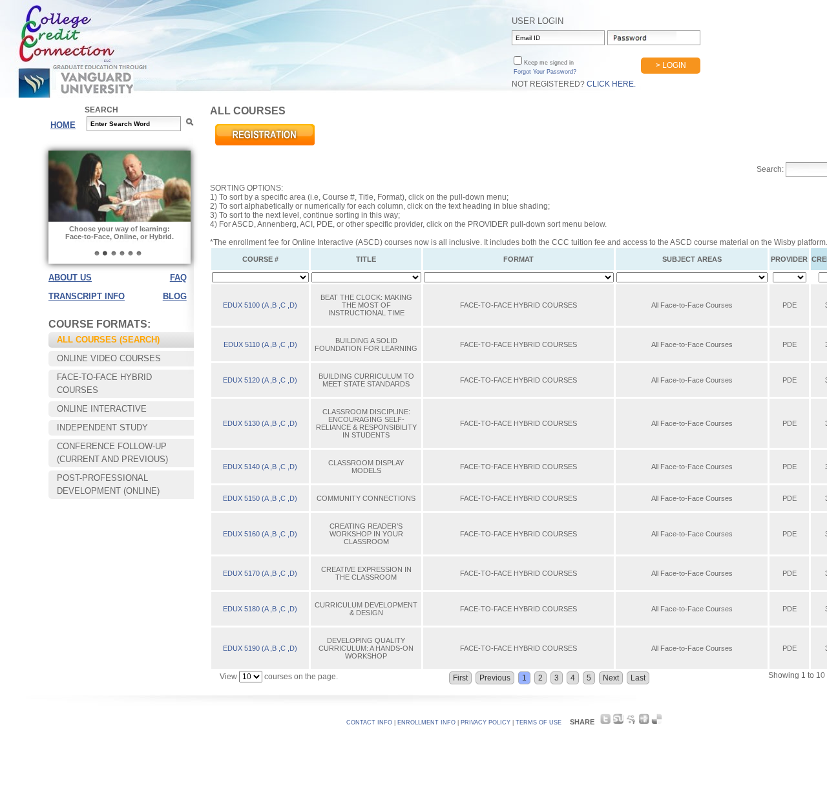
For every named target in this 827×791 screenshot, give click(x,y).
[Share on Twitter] (605, 722)
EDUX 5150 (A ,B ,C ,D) (260, 498)
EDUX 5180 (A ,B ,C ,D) (260, 609)
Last (638, 677)
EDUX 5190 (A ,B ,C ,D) (260, 648)
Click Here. (611, 84)
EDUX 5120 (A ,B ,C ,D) (260, 380)
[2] (105, 253)
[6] (138, 253)
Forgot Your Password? (545, 72)
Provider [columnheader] (789, 259)
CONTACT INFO (369, 722)
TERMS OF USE (538, 722)
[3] (113, 253)
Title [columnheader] (366, 259)
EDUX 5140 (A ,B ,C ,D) (260, 466)
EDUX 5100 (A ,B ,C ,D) (260, 305)
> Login (671, 65)
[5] (130, 253)
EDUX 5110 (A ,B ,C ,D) (260, 344)
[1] (96, 253)
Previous (494, 677)
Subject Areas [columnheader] (692, 259)
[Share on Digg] (643, 722)
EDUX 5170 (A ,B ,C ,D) (260, 573)
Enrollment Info (426, 722)
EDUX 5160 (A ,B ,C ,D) (260, 534)
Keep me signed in (548, 62)
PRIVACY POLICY (485, 722)
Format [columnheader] (518, 259)
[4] (122, 253)
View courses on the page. (279, 676)
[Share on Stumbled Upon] (617, 722)
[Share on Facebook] (630, 722)
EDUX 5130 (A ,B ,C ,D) (260, 423)
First (460, 677)
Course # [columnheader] (260, 259)
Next (611, 677)
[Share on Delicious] (656, 722)
